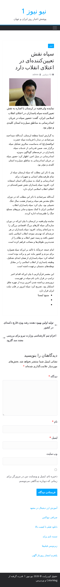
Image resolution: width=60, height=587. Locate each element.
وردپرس (40, 580)
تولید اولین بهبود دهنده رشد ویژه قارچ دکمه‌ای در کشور (28, 325)
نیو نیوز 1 (33, 10)
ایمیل (53, 437)
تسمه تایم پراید (50, 536)
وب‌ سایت (51, 454)
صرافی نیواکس (49, 517)
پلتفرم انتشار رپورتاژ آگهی (44, 555)
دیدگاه (52, 376)
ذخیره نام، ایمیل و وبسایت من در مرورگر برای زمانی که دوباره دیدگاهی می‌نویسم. (31, 478)
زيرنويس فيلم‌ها (49, 545)
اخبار (51, 46)
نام (54, 421)
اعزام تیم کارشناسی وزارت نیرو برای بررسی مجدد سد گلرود (31, 338)
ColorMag (52, 580)
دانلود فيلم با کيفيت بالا (46, 526)
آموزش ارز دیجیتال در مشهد (43, 507)
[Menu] (54, 27)
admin (35, 74)
